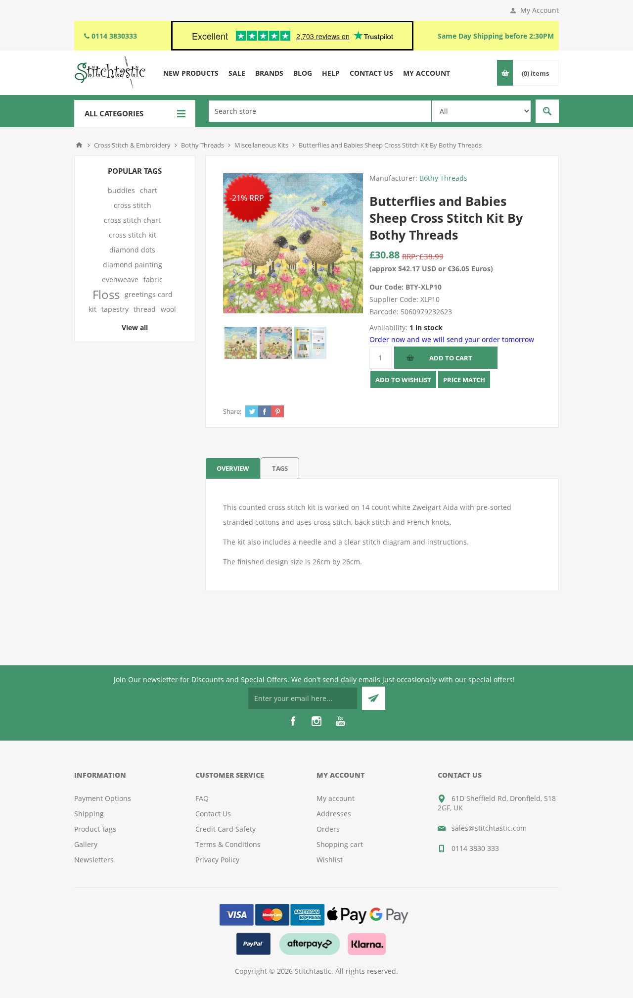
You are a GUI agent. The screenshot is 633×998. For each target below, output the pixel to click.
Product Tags (95, 829)
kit (92, 309)
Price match (464, 379)
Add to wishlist (403, 379)
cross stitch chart (132, 220)
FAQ (202, 798)
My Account (539, 10)
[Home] (79, 145)
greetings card (149, 294)
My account (335, 798)
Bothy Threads (443, 178)
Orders (328, 829)
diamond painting (132, 264)
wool (168, 309)
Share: (232, 411)
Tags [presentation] (280, 468)
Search (547, 111)
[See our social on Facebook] (293, 721)
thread (145, 309)
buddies (121, 190)
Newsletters (94, 859)
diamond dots (132, 249)
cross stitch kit (132, 235)
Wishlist (329, 859)
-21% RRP (246, 198)
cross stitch (132, 205)
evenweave (120, 279)
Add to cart (450, 357)
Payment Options (102, 798)
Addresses (333, 813)
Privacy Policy (217, 859)
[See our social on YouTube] (340, 721)
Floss (106, 294)
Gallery (85, 844)
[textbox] (320, 111)
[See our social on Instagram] (316, 721)
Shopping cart (339, 844)
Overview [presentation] (233, 468)
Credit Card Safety (225, 829)
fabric (153, 279)
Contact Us (213, 813)
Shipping (89, 813)
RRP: (409, 256)
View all (135, 327)
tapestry (115, 309)
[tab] (233, 468)
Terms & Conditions (228, 844)
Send (373, 698)
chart (148, 190)
